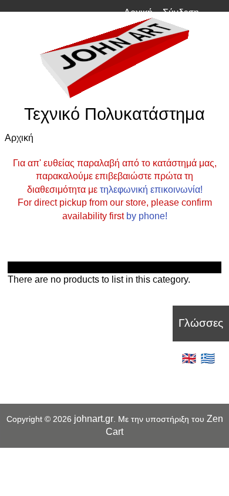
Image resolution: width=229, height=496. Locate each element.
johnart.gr (93, 419)
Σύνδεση (181, 13)
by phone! (146, 216)
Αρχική (138, 13)
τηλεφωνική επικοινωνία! (151, 190)
